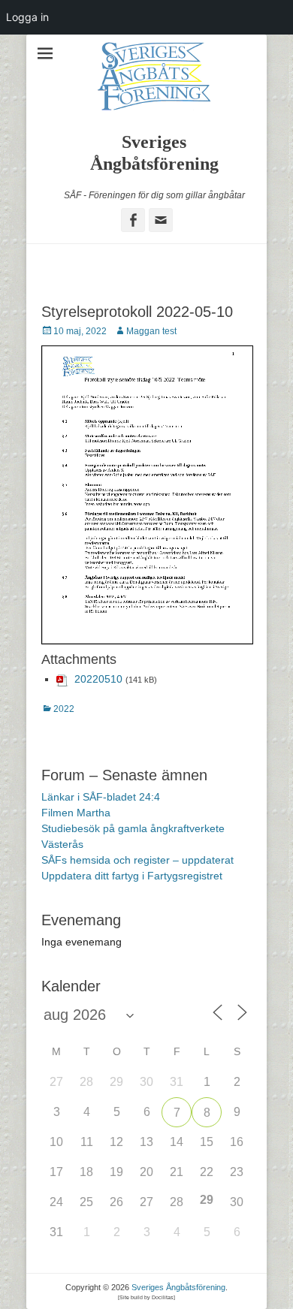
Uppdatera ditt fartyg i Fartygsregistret (131, 876)
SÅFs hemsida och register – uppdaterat (137, 860)
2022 (63, 709)
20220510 (98, 679)
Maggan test (151, 331)
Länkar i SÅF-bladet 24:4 (100, 797)
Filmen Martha (75, 813)
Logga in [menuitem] (27, 17)
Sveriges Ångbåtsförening (178, 1287)
